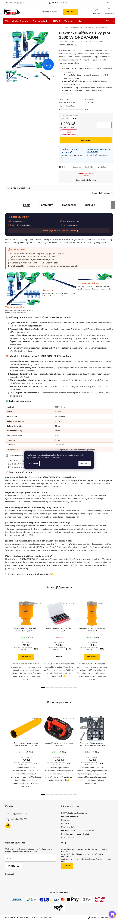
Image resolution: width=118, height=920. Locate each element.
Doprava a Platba (68, 827)
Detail (59, 656)
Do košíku (85, 140)
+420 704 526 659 (19, 819)
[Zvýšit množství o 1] (109, 125)
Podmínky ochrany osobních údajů (75, 834)
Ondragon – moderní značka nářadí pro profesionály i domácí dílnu (86, 860)
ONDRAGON (71, 44)
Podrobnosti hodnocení (95, 41)
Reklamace (65, 820)
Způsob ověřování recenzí (59, 892)
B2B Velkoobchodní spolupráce (13, 3)
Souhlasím (84, 463)
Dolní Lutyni (91, 180)
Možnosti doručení (66, 106)
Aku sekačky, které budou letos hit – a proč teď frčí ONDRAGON (82, 855)
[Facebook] (8, 825)
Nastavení (33, 463)
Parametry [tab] (46, 205)
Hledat (70, 12)
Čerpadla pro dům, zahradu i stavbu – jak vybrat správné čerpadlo (84, 850)
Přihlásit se (13, 866)
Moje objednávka (68, 837)
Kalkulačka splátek (68, 134)
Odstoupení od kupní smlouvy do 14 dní (77, 830)
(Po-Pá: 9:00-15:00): (98, 150)
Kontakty (65, 823)
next (111, 644)
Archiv (67, 866)
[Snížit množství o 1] (98, 125)
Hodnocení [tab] (69, 205)
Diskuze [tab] (90, 205)
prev (7, 644)
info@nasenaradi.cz (100, 155)
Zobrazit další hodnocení (101, 193)
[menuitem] (17, 21)
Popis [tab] (26, 205)
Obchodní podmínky (69, 816)
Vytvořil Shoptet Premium (102, 917)
